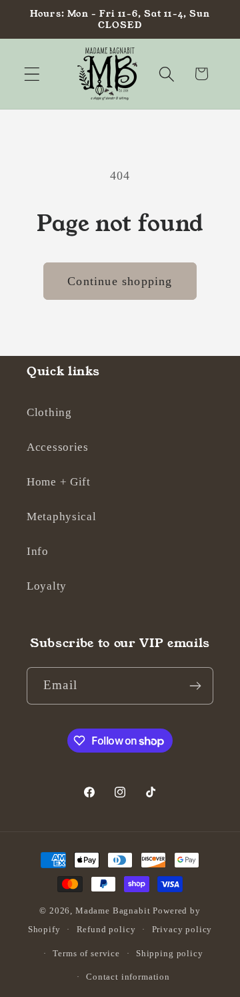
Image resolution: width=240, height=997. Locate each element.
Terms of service (86, 953)
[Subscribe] (195, 686)
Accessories (58, 447)
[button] (32, 73)
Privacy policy (182, 929)
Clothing (49, 412)
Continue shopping (119, 281)
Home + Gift (59, 481)
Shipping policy (169, 953)
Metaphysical (62, 516)
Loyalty (47, 586)
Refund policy (106, 929)
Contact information (128, 977)
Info (38, 551)
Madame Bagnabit (114, 911)
